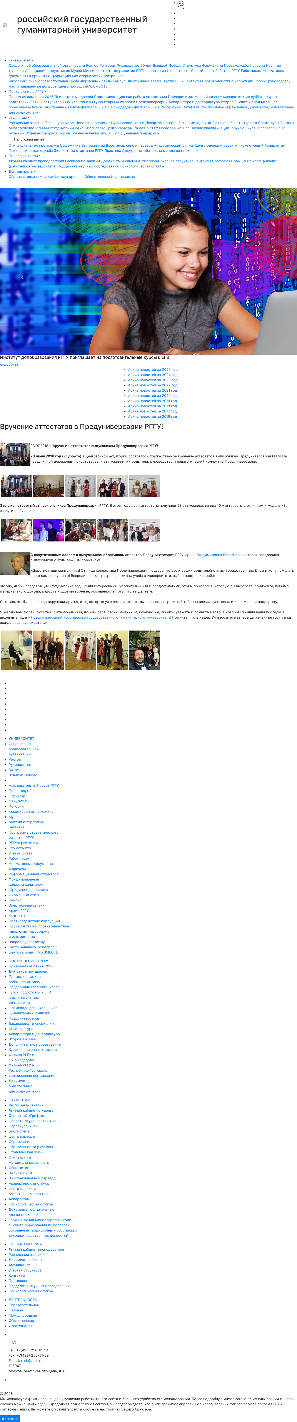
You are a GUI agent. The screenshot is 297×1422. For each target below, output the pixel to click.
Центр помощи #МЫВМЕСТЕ (83, 86)
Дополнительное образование (35, 1044)
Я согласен (10, 1418)
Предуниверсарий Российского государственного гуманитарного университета (100, 617)
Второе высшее (234, 102)
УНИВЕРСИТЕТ (21, 738)
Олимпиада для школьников (33, 1008)
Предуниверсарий (152, 102)
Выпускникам (93, 145)
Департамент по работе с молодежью (178, 123)
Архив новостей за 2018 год (152, 406)
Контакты (193, 81)
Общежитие (70, 145)
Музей (76, 70)
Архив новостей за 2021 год (152, 390)
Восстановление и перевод (129, 145)
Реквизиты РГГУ (103, 133)
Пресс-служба (236, 65)
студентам (18, 117)
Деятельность (21, 171)
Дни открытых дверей (74, 96)
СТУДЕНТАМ (19, 1100)
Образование (170, 128)
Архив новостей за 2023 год (153, 380)
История (257, 65)
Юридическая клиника (28, 889)
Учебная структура (177, 161)
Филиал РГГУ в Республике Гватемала (167, 107)
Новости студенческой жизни (35, 1121)
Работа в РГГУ (227, 70)
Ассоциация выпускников (47, 70)
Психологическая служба (31, 150)
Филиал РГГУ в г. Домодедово (107, 107)
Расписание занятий (26, 123)
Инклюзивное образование (224, 107)
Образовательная (24, 176)
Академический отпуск (174, 145)
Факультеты (212, 65)
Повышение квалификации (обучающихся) (220, 128)
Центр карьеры (119, 128)
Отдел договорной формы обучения (56, 133)
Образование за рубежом (31, 1147)
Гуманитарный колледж (114, 102)
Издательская (123, 176)
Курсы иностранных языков (56, 107)
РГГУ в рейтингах (151, 70)
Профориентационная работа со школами (130, 96)
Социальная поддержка (138, 133)
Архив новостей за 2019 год (152, 401)
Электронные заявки (144, 81)
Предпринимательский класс (193, 96)
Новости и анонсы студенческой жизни (109, 123)
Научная (47, 176)
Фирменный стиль (96, 81)
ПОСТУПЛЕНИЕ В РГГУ (28, 961)
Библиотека (95, 128)
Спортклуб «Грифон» (276, 123)
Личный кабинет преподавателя (36, 161)
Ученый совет (202, 70)
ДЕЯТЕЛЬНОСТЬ (23, 1300)
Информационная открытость (74, 76)
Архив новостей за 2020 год (153, 395)
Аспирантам (275, 145)
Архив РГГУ (174, 81)
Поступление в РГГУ (27, 91)
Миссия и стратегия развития (109, 70)
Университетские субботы (242, 96)
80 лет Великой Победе (160, 65)
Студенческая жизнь (27, 1152)
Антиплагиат (149, 161)
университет (20, 60)
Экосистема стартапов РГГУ (78, 150)
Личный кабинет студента (234, 123)
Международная (69, 176)
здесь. (43, 1404)
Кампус (119, 81)
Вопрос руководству (272, 81)
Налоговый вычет (29, 139)
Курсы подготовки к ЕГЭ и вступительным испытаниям (30, 997)
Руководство (128, 65)
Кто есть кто (178, 70)
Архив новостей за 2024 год (153, 374)
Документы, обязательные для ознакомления (161, 150)
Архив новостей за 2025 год (153, 369)
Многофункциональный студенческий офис (46, 128)
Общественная (97, 176)
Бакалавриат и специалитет (33, 1023)
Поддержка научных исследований (88, 166)
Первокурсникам (59, 123)
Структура (191, 65)
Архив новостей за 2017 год (152, 411)
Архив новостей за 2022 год (153, 385)
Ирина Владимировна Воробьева (213, 555)
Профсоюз (221, 161)
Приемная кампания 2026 (31, 96)
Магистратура (21, 1028)
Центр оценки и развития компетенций (229, 145)
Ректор (92, 65)
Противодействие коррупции (227, 81)
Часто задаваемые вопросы (33, 86)
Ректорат (108, 65)
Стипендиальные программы (34, 145)
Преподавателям (24, 156)
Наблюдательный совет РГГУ (34, 785)
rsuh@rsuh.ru (31, 1360)
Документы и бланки (119, 161)
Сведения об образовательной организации (47, 65)
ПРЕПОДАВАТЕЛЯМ (25, 1244)
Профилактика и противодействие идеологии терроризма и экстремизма (39, 931)
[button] (22, 277)
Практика (112, 150)
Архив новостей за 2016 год (152, 416)
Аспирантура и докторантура (194, 102)
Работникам (251, 70)
